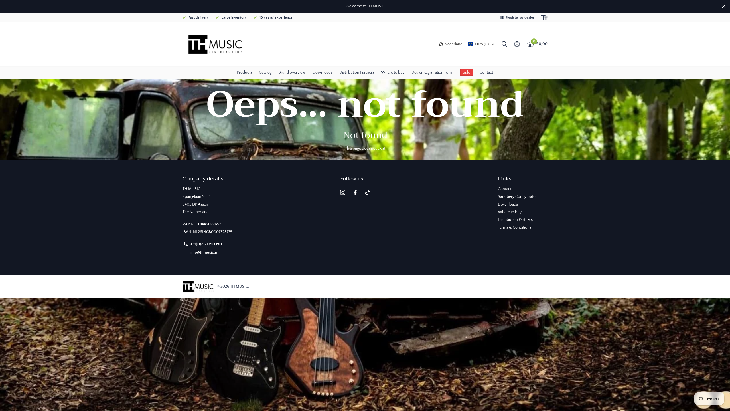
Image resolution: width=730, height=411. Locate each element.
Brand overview (292, 72)
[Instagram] (342, 192)
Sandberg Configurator (517, 196)
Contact (486, 72)
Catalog (265, 72)
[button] (467, 44)
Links (504, 178)
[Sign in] (517, 44)
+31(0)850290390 (206, 244)
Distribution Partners (356, 72)
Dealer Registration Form (432, 72)
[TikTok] (367, 192)
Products (244, 72)
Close (723, 6)
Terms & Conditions (514, 227)
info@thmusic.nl (204, 252)
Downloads (322, 72)
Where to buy (393, 72)
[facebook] (355, 192)
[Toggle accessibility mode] (544, 17)
